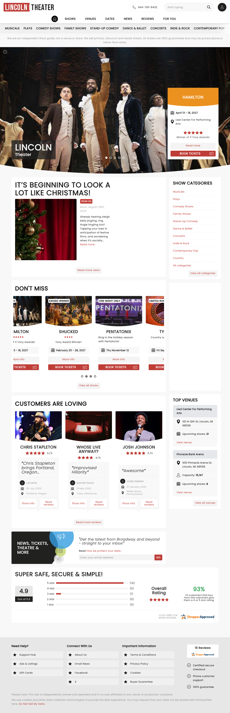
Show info (28, 503)
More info (38, 359)
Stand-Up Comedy (104, 28)
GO (158, 557)
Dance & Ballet (134, 28)
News (128, 19)
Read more (193, 145)
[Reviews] (193, 133)
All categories (182, 265)
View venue (184, 442)
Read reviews (49, 503)
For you (169, 19)
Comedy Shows (48, 28)
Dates (109, 19)
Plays (28, 28)
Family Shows (75, 28)
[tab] (106, 157)
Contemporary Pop (209, 28)
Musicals (12, 28)
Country (178, 258)
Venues (90, 19)
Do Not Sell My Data (32, 704)
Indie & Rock (180, 28)
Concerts (158, 28)
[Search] (209, 7)
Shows (70, 19)
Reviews (148, 19)
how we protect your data (103, 551)
